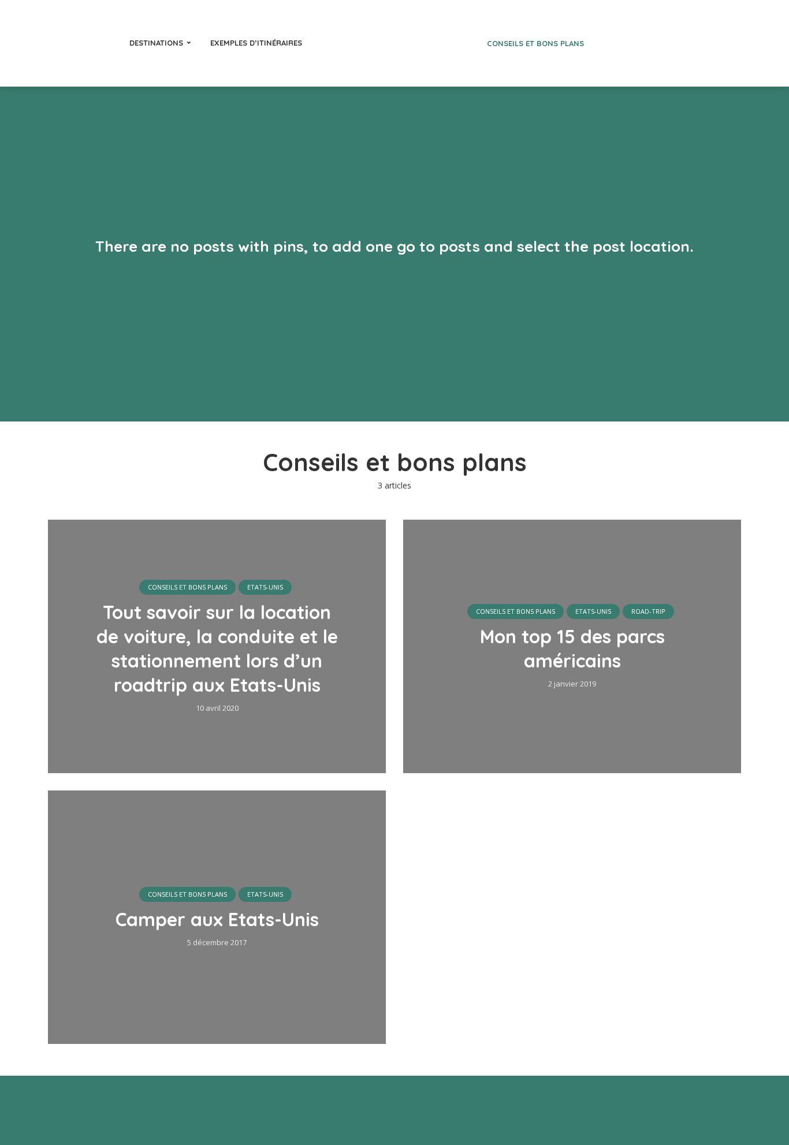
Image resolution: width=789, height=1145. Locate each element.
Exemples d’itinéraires (256, 42)
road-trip (648, 611)
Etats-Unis (265, 587)
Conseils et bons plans (535, 43)
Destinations (156, 42)
